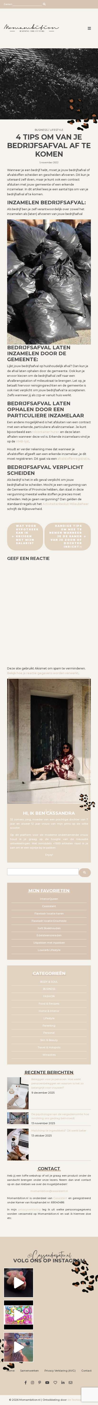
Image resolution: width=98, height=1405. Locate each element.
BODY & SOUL (49, 981)
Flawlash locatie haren (49, 913)
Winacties (49, 1054)
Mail (71, 1383)
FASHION (49, 996)
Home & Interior (49, 1011)
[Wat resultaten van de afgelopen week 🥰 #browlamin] (18, 1282)
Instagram (33, 1383)
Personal (49, 1032)
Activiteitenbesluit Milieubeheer (66, 504)
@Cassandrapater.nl (49, 1256)
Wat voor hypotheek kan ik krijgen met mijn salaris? (27, 534)
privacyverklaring (29, 1209)
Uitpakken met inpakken (49, 942)
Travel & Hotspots (49, 1047)
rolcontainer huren (45, 432)
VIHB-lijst (22, 441)
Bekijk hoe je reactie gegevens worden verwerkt (42, 673)
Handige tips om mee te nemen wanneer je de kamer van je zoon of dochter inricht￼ (65, 536)
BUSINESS (41, 130)
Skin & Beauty (49, 1040)
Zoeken (8, 4)
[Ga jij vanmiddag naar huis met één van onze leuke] (18, 1314)
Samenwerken (29, 1370)
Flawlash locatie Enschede (49, 921)
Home (11, 1370)
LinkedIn (63, 1383)
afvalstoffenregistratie (73, 458)
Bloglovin (56, 1383)
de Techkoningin (78, 1399)
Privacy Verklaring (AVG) (60, 1370)
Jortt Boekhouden (49, 928)
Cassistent (49, 906)
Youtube (48, 1383)
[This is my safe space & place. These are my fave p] (18, 1347)
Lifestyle (56, 130)
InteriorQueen (49, 898)
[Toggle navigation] (89, 28)
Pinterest (40, 1383)
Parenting (49, 1025)
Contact (86, 1370)
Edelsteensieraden (49, 935)
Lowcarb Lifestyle (49, 950)
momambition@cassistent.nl (49, 1191)
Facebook (26, 1383)
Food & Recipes (49, 1003)
